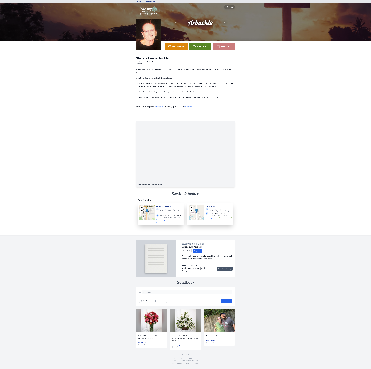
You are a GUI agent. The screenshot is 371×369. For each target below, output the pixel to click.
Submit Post (226, 301)
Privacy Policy (180, 360)
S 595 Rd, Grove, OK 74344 (218, 215)
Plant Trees (176, 221)
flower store (188, 106)
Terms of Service (190, 360)
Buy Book (197, 251)
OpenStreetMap (187, 363)
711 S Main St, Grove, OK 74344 (170, 217)
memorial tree (159, 106)
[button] (147, 211)
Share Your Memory (224, 269)
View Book (186, 251)
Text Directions (163, 221)
